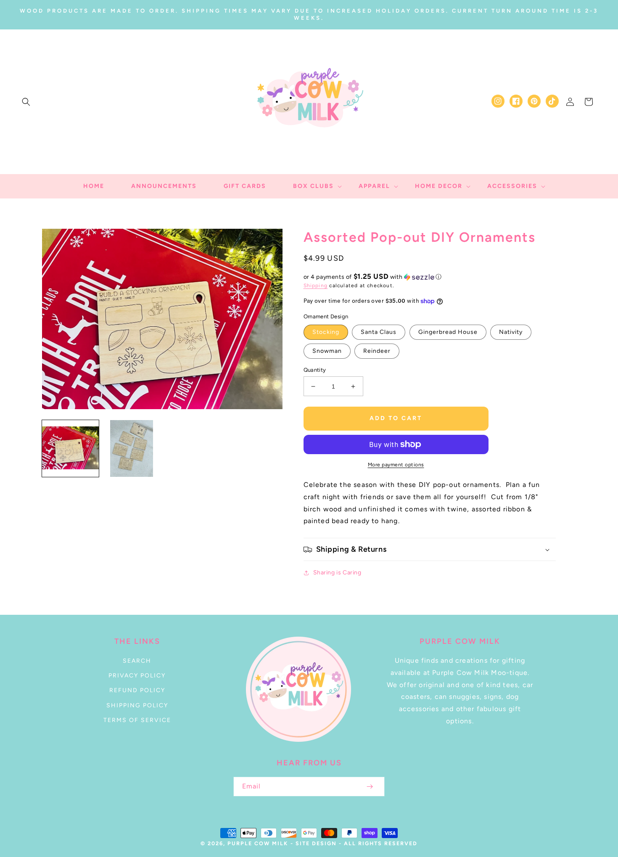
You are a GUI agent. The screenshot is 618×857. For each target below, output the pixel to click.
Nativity (511, 332)
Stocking (325, 332)
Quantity (315, 370)
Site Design (316, 843)
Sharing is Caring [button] (337, 572)
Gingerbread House (448, 332)
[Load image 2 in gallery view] (131, 448)
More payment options (396, 465)
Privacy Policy (137, 675)
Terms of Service (137, 720)
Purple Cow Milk (257, 843)
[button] (26, 102)
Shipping (316, 285)
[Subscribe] (369, 786)
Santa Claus (378, 332)
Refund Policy (137, 690)
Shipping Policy (137, 705)
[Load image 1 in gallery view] (70, 448)
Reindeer (377, 350)
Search (137, 660)
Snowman (327, 350)
